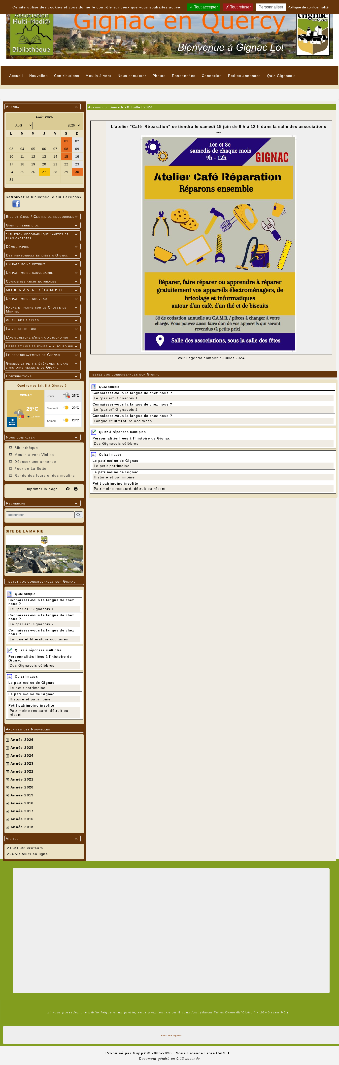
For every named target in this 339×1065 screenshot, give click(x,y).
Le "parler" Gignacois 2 (32, 624)
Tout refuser (240, 7)
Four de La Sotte (30, 468)
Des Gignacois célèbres (32, 665)
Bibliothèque (26, 448)
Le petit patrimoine (28, 688)
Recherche (42, 503)
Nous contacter (42, 437)
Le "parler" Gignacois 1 (32, 609)
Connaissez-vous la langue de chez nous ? (132, 393)
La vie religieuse (42, 329)
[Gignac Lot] (169, 33)
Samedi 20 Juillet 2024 (131, 107)
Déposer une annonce (35, 462)
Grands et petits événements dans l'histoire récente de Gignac (42, 365)
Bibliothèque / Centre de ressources (42, 217)
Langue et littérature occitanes (39, 639)
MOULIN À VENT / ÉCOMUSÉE (42, 290)
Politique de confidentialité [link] (308, 7)
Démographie (42, 247)
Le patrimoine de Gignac (31, 683)
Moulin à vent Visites (34, 455)
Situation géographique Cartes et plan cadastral (42, 236)
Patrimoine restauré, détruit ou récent (130, 489)
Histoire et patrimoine (30, 699)
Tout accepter (205, 7)
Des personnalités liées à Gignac (42, 255)
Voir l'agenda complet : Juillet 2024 (211, 358)
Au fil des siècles (42, 320)
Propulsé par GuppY (126, 1053)
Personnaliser (271, 7)
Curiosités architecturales (42, 281)
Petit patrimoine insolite (31, 705)
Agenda (42, 107)
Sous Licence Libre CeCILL (204, 1053)
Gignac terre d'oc (42, 225)
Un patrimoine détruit (42, 264)
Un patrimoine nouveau (42, 299)
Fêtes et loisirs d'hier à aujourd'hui (42, 346)
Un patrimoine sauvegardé (42, 273)
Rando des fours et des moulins (44, 475)
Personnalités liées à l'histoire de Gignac (131, 438)
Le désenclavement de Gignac (42, 355)
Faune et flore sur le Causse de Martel (42, 309)
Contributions (42, 376)
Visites (42, 839)
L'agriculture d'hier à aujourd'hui (42, 337)
